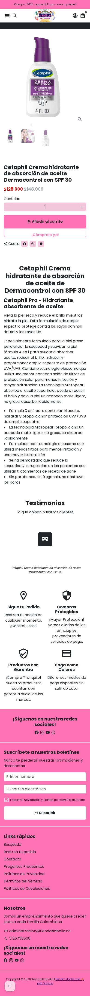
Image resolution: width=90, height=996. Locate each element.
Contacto (12, 859)
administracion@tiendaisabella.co (37, 931)
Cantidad (12, 198)
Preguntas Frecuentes (24, 866)
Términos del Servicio (23, 881)
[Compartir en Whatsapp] (52, 26)
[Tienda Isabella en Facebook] (37, 732)
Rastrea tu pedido (20, 851)
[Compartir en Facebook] (47, 26)
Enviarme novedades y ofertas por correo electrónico (47, 800)
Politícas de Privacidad (24, 873)
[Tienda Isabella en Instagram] (42, 732)
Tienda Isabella (43, 979)
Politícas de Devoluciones (27, 888)
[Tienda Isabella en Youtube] (48, 732)
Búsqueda (12, 844)
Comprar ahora (45, 232)
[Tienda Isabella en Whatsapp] (53, 732)
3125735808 (17, 938)
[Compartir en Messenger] (57, 26)
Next (82, 81)
